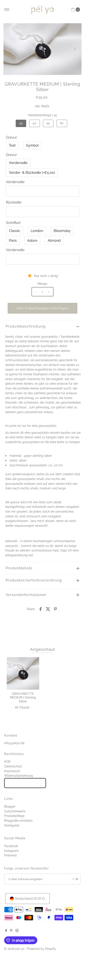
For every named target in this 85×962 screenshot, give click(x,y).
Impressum (12, 771)
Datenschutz (13, 766)
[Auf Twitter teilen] (48, 609)
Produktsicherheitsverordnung (34, 580)
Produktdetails (19, 568)
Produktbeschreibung (26, 326)
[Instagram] (17, 931)
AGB (7, 761)
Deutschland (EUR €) (30, 898)
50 (34, 123)
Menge (42, 283)
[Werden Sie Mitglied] (75, 879)
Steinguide (11, 825)
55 (48, 123)
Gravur (11, 137)
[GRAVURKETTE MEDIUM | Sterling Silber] (23, 673)
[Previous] (10, 49)
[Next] (74, 49)
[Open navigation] (6, 9)
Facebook (11, 846)
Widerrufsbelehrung (18, 775)
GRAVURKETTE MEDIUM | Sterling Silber (23, 697)
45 (21, 123)
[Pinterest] (11, 931)
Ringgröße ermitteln (18, 820)
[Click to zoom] (74, 30)
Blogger (9, 806)
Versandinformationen (26, 595)
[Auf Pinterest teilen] (55, 609)
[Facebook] (6, 931)
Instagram (11, 851)
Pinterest (10, 855)
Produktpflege (14, 816)
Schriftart (13, 223)
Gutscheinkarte (15, 811)
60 (62, 123)
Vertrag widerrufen (25, 783)
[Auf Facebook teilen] (40, 609)
